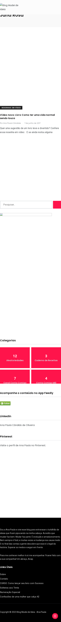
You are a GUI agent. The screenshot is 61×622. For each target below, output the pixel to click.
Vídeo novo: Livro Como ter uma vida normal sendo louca (27, 116)
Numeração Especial (10, 592)
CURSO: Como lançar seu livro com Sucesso (22, 583)
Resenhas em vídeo (11, 108)
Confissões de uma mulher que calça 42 (19, 596)
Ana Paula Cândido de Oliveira (17, 425)
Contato (4, 578)
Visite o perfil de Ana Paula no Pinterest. (23, 445)
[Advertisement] (30, 66)
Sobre (3, 574)
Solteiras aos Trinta (9, 587)
